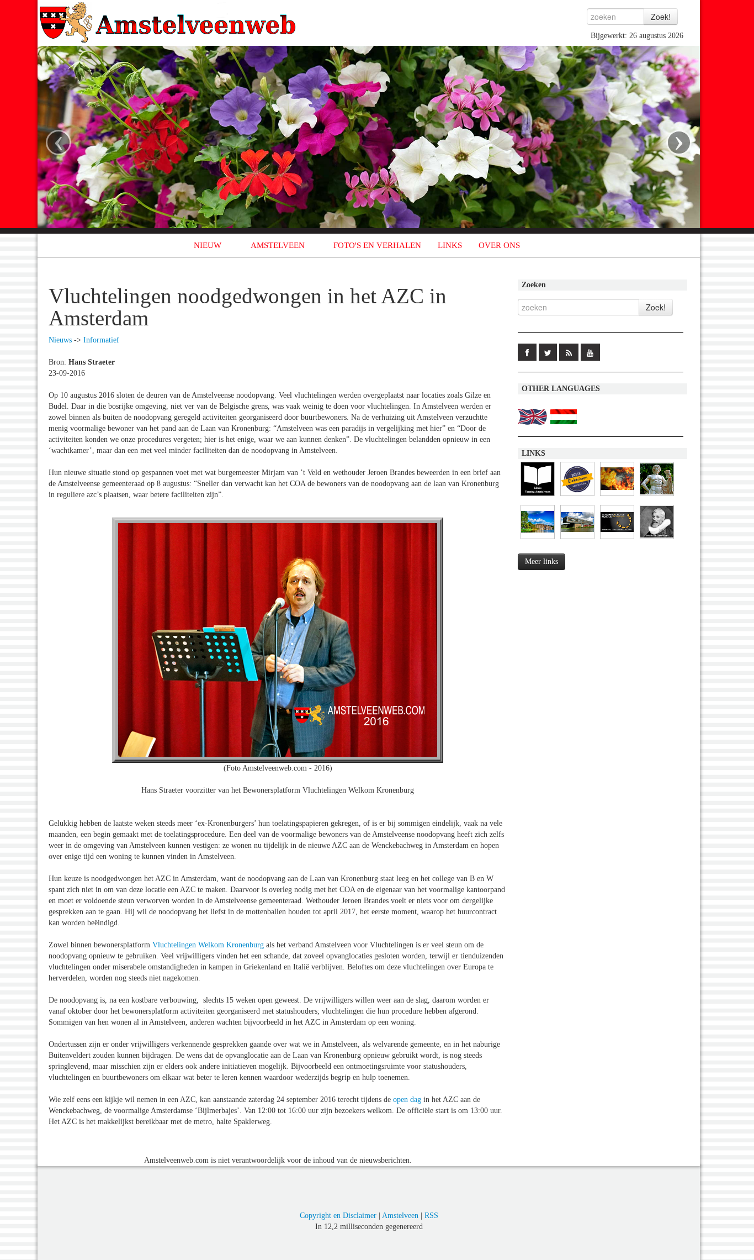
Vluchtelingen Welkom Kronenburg (208, 945)
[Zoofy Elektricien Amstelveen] (577, 496)
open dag (407, 1099)
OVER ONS (499, 245)
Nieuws (60, 340)
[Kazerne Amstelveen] (617, 496)
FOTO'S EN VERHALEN (377, 245)
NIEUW (207, 245)
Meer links (541, 561)
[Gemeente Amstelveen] (537, 539)
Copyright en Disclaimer (338, 1215)
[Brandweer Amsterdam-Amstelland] (577, 539)
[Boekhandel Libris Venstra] (537, 496)
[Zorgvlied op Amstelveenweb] (657, 496)
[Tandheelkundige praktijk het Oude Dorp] (617, 539)
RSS (431, 1215)
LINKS (450, 245)
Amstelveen (400, 1215)
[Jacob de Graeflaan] (657, 539)
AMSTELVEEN (278, 245)
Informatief (101, 340)
